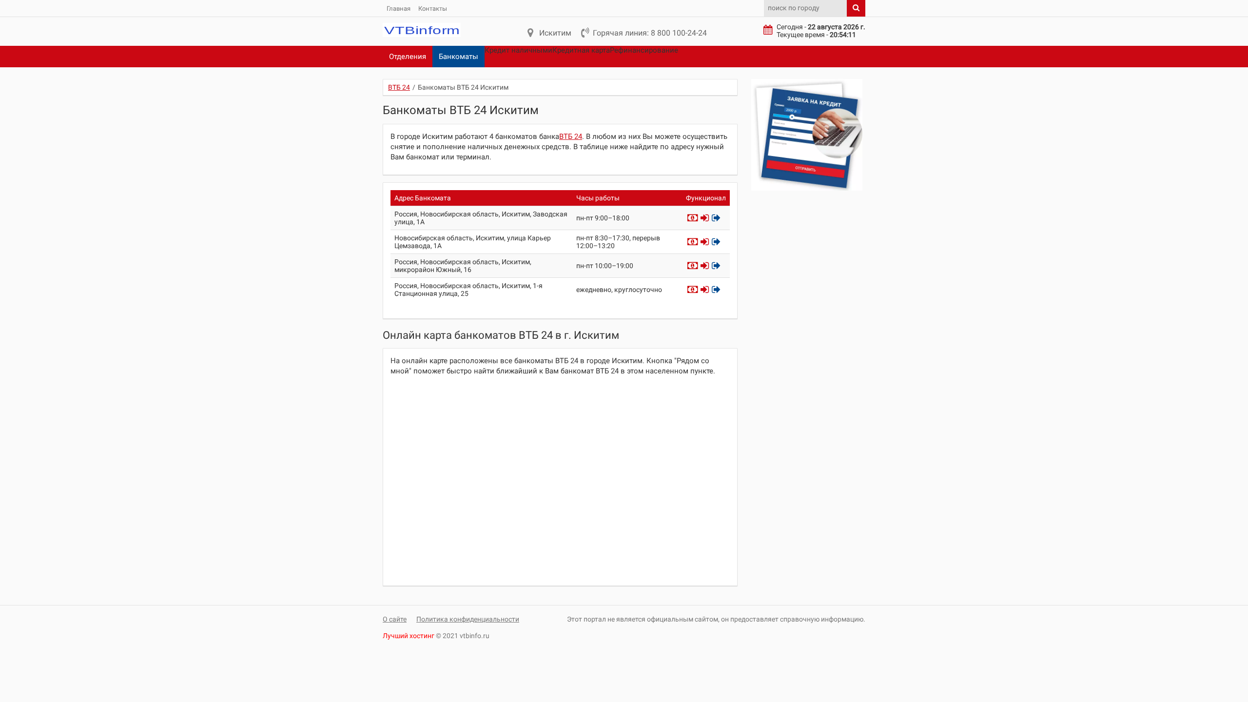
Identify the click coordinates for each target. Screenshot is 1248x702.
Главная (398, 8)
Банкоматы (458, 56)
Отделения (407, 56)
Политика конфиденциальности (467, 619)
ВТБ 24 (570, 136)
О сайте (395, 619)
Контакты (432, 8)
